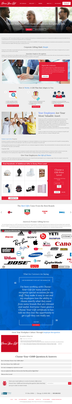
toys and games (66, 41)
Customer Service (23, 399)
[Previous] (2, 212)
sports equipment (59, 41)
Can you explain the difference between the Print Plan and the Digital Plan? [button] (19, 371)
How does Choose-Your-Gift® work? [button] (10, 364)
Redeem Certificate (39, 29)
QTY (59, 185)
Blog (12, 399)
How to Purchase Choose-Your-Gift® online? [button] (12, 360)
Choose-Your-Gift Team (27, 338)
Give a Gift (29, 29)
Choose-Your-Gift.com (27, 401)
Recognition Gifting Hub (26, 336)
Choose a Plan (36, 106)
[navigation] (45, 3)
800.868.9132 (57, 393)
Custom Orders (46, 399)
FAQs (16, 399)
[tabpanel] (36, 20)
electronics (42, 41)
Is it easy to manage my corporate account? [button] (12, 367)
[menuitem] (23, 3)
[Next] (70, 212)
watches (23, 43)
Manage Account (59, 105)
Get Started (36, 301)
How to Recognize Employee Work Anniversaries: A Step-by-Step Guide (40, 343)
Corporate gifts (5, 151)
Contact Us (13, 198)
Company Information (56, 399)
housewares (52, 41)
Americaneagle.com (48, 401)
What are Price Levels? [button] (6, 374)
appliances (47, 41)
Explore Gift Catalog (13, 105)
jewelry (19, 43)
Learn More (45, 76)
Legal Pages (31, 399)
